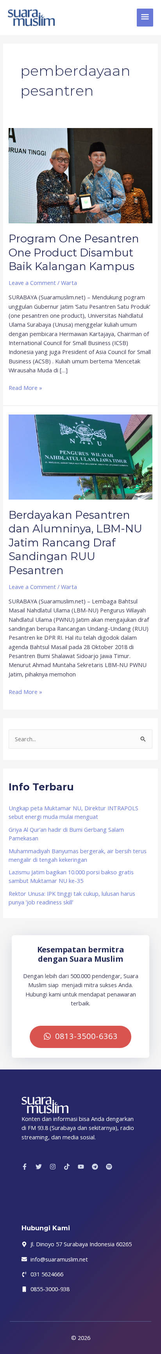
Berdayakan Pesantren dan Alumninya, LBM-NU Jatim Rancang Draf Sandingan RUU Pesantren (75, 543)
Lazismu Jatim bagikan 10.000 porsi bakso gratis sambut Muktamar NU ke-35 (71, 876)
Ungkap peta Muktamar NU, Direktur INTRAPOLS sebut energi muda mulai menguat (73, 812)
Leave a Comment (32, 282)
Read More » (25, 387)
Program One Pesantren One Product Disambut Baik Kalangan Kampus (74, 252)
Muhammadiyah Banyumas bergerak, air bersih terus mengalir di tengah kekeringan (78, 855)
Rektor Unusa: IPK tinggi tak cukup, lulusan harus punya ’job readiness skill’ (72, 898)
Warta (69, 282)
